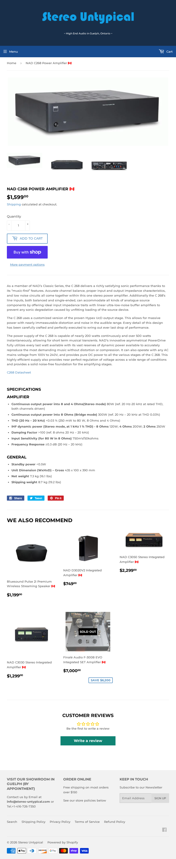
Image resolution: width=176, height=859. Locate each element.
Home (11, 63)
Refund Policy (114, 822)
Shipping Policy (33, 822)
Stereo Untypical (30, 842)
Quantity (14, 216)
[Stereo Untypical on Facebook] (164, 830)
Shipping (14, 204)
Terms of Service (87, 822)
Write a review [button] (88, 741)
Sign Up (160, 798)
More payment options (27, 264)
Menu (13, 51)
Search (12, 822)
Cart (169, 51)
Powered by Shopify (62, 842)
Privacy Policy (60, 822)
